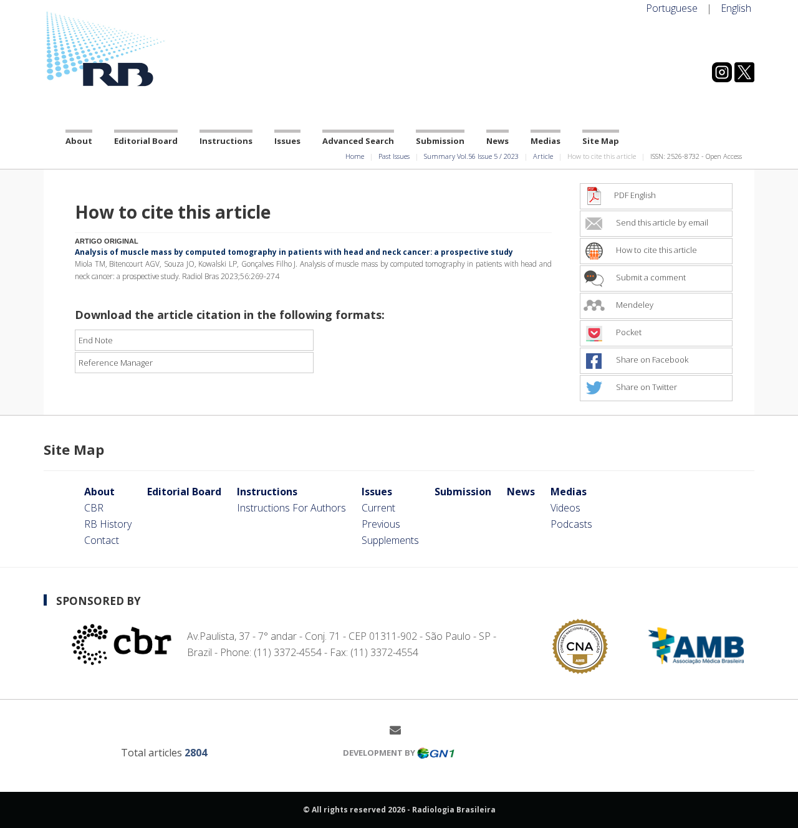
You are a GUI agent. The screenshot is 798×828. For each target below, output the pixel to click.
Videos (565, 508)
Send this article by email (661, 222)
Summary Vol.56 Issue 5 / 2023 (471, 156)
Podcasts (571, 524)
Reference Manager (116, 362)
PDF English (635, 195)
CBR (93, 508)
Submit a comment (650, 277)
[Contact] (400, 729)
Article (543, 156)
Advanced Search (358, 140)
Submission (440, 140)
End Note (96, 340)
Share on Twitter (645, 387)
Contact (101, 540)
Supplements (390, 540)
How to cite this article (655, 249)
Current (378, 508)
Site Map (600, 140)
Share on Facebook (651, 359)
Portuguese (672, 8)
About (78, 140)
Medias (545, 140)
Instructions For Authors (291, 508)
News (497, 140)
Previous (381, 524)
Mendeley (633, 304)
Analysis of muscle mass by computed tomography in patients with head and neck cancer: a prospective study (294, 252)
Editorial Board (146, 140)
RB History (108, 524)
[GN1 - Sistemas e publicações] (435, 752)
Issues (287, 140)
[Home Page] (156, 49)
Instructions (226, 140)
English (736, 8)
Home (354, 156)
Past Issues (394, 156)
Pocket (628, 332)
